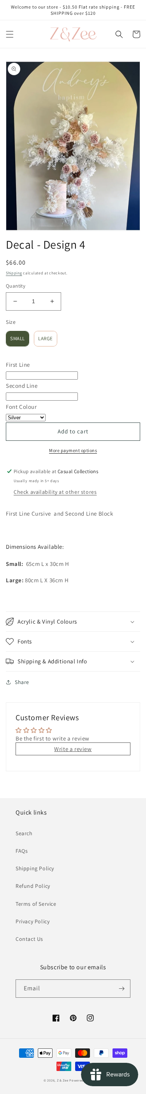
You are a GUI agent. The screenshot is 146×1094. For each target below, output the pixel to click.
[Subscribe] (121, 988)
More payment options (73, 450)
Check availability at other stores (55, 491)
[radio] (17, 338)
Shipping (14, 273)
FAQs (22, 850)
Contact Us (29, 938)
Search (24, 833)
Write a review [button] (72, 749)
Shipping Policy (35, 868)
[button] (9, 34)
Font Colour (21, 406)
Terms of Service (36, 903)
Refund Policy (33, 885)
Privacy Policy (32, 921)
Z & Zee (63, 1080)
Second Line (22, 385)
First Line (18, 364)
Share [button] (22, 682)
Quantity (15, 286)
